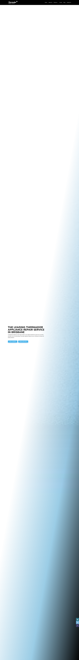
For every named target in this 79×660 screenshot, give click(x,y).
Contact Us (69, 2)
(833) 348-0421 (23, 341)
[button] (77, 625)
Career (60, 2)
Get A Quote (13, 341)
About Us (50, 2)
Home (46, 2)
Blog (64, 2)
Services (55, 2)
